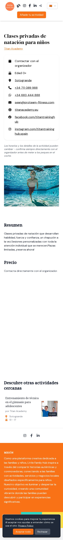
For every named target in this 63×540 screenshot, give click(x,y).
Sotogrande (23, 80)
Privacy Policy (25, 525)
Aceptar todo (23, 531)
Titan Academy (13, 48)
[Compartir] (40, 6)
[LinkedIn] (35, 6)
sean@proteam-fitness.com (34, 102)
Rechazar (42, 531)
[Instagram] (24, 6)
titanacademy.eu (26, 110)
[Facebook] (30, 6)
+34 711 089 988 (26, 88)
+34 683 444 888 (27, 95)
